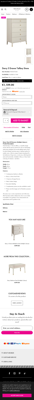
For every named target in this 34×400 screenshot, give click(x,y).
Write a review (17, 303)
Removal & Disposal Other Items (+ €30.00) (15, 113)
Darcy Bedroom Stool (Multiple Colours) (17, 280)
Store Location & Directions (11, 127)
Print (29, 127)
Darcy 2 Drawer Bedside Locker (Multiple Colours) (17, 243)
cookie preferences (14, 390)
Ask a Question (24, 131)
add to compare (17, 136)
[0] (31, 11)
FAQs (23, 127)
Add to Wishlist (9, 131)
